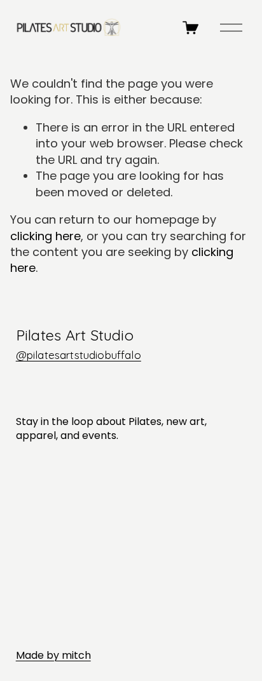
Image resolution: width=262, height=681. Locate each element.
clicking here (45, 236)
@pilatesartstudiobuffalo (78, 354)
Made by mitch (53, 656)
